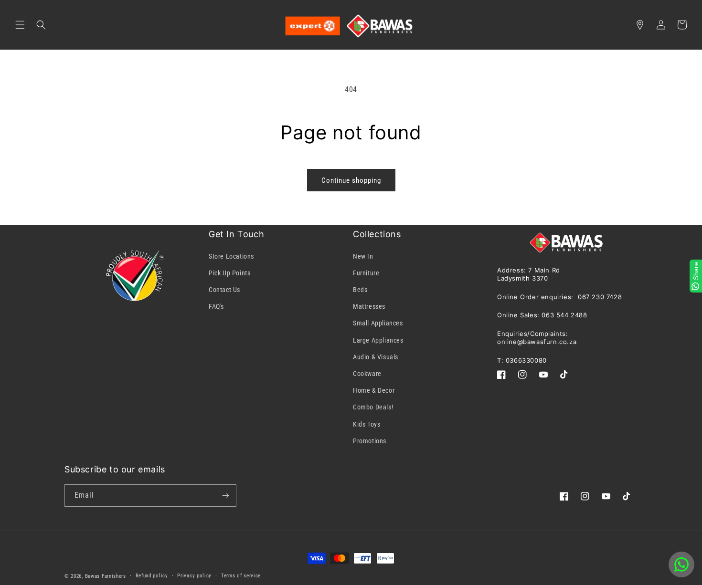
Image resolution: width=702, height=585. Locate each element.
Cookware (367, 373)
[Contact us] (681, 564)
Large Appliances (378, 340)
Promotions (369, 441)
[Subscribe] (225, 495)
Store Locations (231, 256)
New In (363, 256)
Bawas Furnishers (105, 576)
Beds (360, 289)
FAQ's (216, 306)
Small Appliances (378, 323)
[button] (20, 24)
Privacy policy (194, 576)
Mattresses (369, 306)
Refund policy (152, 576)
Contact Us (224, 289)
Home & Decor (373, 390)
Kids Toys (366, 424)
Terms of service (241, 576)
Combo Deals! (373, 407)
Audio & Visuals (375, 357)
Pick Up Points (229, 273)
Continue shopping (351, 180)
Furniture (366, 273)
